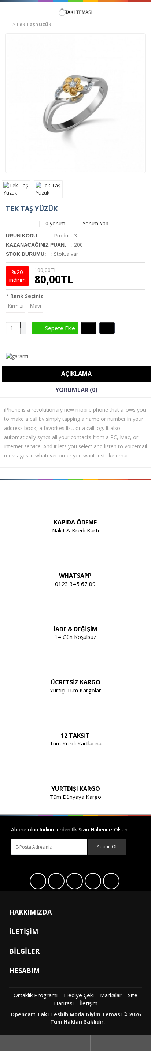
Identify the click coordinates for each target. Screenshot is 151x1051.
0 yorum (55, 223)
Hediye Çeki (79, 995)
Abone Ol (107, 847)
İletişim (88, 1003)
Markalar (111, 995)
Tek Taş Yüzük (33, 24)
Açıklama (76, 374)
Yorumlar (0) (76, 390)
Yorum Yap (94, 223)
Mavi (35, 305)
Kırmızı (15, 305)
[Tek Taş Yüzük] (75, 103)
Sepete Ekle (57, 328)
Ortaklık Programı (36, 995)
